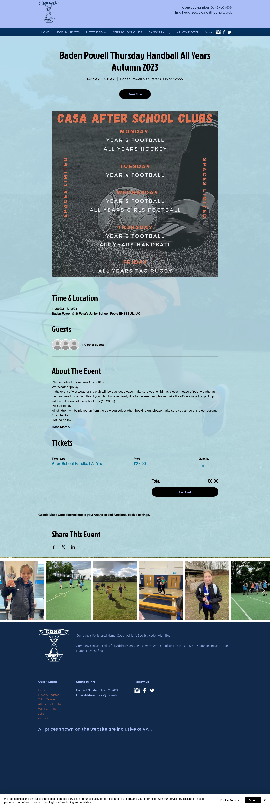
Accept (253, 800)
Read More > (61, 427)
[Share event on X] (63, 547)
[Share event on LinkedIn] (73, 547)
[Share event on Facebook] (54, 547)
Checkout (185, 492)
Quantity (204, 458)
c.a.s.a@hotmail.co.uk (215, 12)
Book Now (135, 94)
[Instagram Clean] (218, 32)
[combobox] (208, 466)
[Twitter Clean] (229, 32)
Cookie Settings (230, 800)
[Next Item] (263, 590)
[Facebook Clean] (224, 32)
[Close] (265, 800)
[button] (187, 32)
